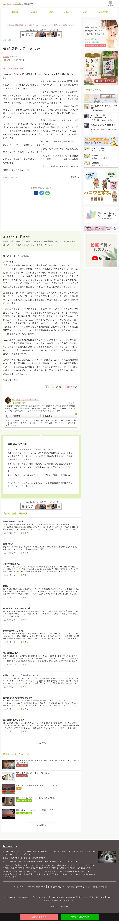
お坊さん (68, 12)
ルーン (6, 57)
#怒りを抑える (8, 68)
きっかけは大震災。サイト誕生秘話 (61, 887)
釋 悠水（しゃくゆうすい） (25, 400)
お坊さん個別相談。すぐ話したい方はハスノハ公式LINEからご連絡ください (41, 25)
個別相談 (15, 12)
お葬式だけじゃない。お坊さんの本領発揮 (91, 887)
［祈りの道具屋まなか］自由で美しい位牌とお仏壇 (41, 30)
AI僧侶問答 (103, 12)
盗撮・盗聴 (7, 40)
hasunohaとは (10, 897)
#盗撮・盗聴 (18, 68)
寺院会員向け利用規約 (74, 897)
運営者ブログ (69, 900)
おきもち (74, 387)
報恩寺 (73, 403)
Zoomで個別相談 (39, 917)
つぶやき (34, 12)
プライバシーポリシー (40, 897)
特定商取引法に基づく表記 (94, 897)
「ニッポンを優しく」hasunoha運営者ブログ (28, 887)
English (109, 897)
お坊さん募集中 (24, 897)
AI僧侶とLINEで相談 (80, 917)
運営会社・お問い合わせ (53, 900)
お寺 (85, 12)
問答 (51, 12)
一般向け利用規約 (57, 897)
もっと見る (41, 743)
